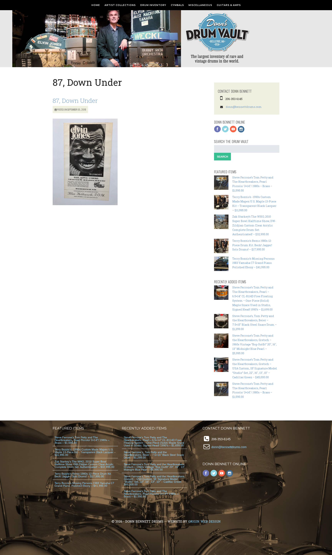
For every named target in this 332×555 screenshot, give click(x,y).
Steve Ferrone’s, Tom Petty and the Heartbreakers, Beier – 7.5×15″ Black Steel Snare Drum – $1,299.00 (154, 455)
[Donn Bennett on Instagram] (241, 131)
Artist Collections (120, 5)
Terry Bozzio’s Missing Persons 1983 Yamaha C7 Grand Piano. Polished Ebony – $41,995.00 (253, 263)
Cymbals (177, 5)
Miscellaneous (200, 5)
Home (95, 5)
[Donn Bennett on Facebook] (217, 131)
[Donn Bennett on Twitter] (225, 131)
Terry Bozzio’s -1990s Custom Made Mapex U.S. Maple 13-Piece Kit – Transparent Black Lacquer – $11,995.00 (85, 452)
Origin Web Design (204, 521)
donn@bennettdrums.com (244, 107)
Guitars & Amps (229, 5)
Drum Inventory (153, 5)
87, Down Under (75, 100)
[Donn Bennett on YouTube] (233, 131)
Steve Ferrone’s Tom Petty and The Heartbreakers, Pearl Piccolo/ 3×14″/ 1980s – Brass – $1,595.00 (82, 440)
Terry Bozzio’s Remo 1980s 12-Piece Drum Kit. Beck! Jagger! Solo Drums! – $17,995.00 (252, 245)
